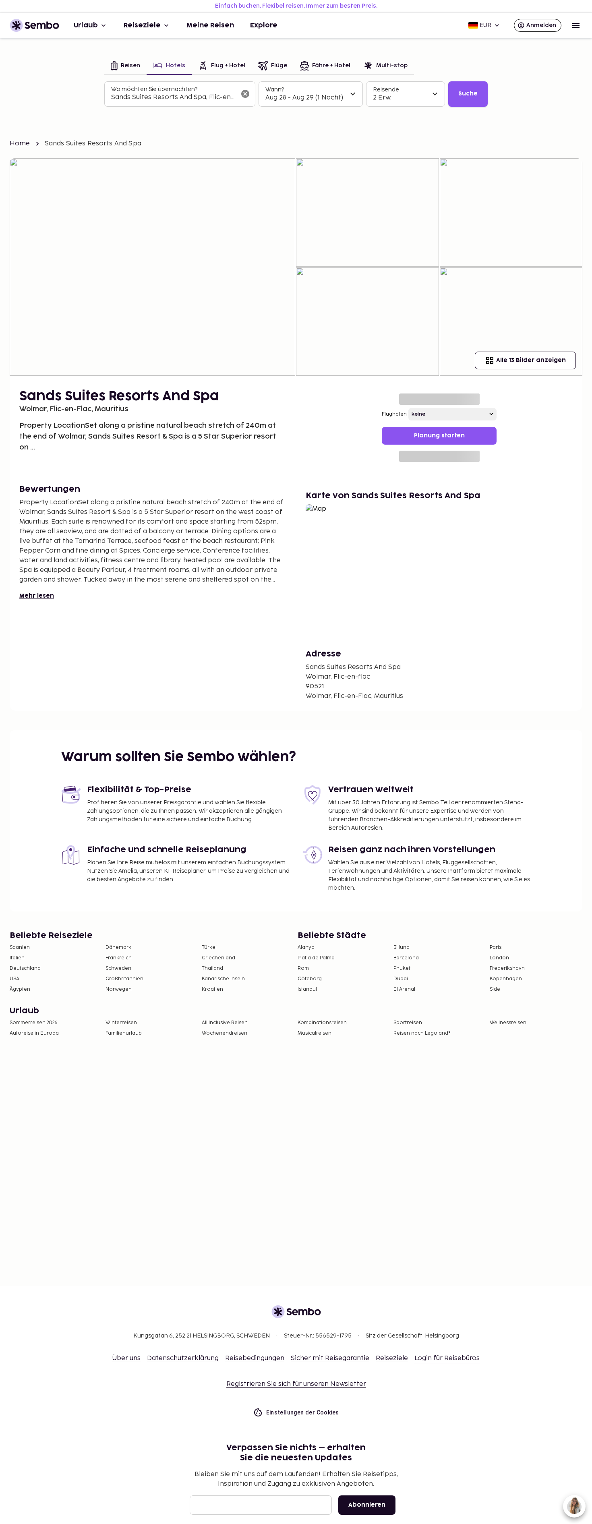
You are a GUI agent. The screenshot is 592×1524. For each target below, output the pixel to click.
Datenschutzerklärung (183, 1358)
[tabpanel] (296, 94)
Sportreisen (407, 1023)
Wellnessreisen (508, 1023)
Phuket (401, 968)
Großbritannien (124, 979)
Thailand (212, 968)
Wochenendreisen (224, 1033)
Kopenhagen (506, 979)
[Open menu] (575, 25)
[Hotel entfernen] (245, 94)
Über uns (126, 1358)
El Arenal (404, 989)
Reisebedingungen (254, 1358)
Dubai (400, 979)
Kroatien (212, 989)
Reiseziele (142, 25)
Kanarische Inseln (223, 979)
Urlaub (86, 25)
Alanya (306, 947)
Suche (468, 93)
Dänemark (118, 947)
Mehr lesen (36, 595)
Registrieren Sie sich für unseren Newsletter (296, 1384)
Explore (263, 25)
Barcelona (406, 958)
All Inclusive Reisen (225, 1023)
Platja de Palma (316, 958)
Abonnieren (366, 1504)
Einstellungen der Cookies (302, 1412)
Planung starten (439, 435)
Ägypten (20, 989)
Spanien (20, 947)
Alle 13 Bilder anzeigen (531, 360)
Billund (401, 947)
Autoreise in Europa (34, 1033)
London (499, 958)
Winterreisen (121, 1023)
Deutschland (25, 968)
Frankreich (119, 958)
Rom (303, 968)
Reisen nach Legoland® (422, 1033)
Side (495, 989)
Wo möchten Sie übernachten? (154, 89)
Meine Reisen (210, 25)
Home (20, 143)
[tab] (125, 66)
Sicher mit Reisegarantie (330, 1358)
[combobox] (173, 97)
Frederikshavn (507, 968)
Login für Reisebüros (447, 1358)
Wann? (274, 89)
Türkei (209, 947)
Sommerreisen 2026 (34, 1023)
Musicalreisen (314, 1033)
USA (14, 979)
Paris (495, 947)
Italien (17, 958)
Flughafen (394, 414)
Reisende (386, 89)
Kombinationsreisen (322, 1023)
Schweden (118, 968)
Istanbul (307, 989)
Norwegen (119, 989)
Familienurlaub (124, 1033)
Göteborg (310, 979)
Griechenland (218, 958)
